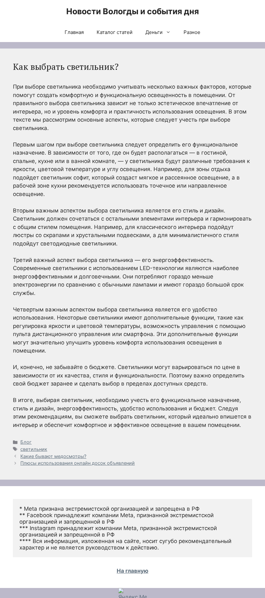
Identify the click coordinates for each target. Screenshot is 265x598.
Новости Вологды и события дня (132, 11)
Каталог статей (114, 32)
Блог (26, 442)
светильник (33, 449)
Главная (74, 32)
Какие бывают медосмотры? (53, 456)
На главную (132, 571)
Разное (192, 32)
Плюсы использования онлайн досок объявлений (77, 463)
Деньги (154, 32)
